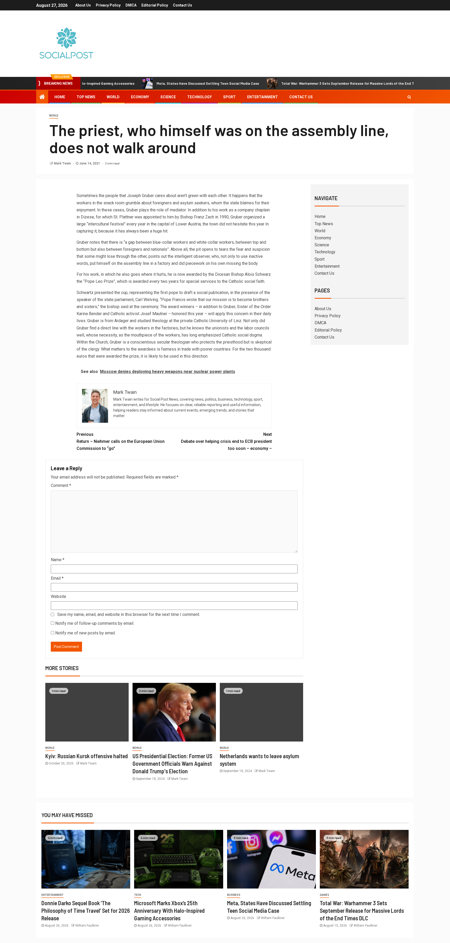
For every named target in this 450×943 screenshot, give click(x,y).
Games (324, 894)
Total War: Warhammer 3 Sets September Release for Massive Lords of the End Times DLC (328, 83)
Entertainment (262, 97)
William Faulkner (87, 925)
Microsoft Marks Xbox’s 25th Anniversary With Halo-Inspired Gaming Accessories (169, 910)
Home (59, 97)
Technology (199, 97)
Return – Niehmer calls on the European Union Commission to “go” (121, 441)
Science (168, 97)
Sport (229, 97)
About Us (83, 5)
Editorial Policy (154, 5)
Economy (140, 97)
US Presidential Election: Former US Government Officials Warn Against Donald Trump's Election (172, 763)
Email (57, 578)
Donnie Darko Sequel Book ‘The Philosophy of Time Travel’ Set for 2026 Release (85, 910)
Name (57, 559)
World (113, 97)
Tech (137, 894)
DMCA (131, 5)
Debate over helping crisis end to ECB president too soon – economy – (226, 441)
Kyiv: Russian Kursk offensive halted (86, 755)
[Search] (409, 97)
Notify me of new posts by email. (85, 632)
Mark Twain (63, 163)
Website (58, 596)
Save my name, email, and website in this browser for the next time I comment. (128, 614)
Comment (61, 485)
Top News (86, 97)
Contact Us (182, 5)
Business (233, 894)
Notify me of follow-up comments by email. (94, 623)
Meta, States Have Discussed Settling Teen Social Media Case (180, 83)
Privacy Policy (108, 5)
